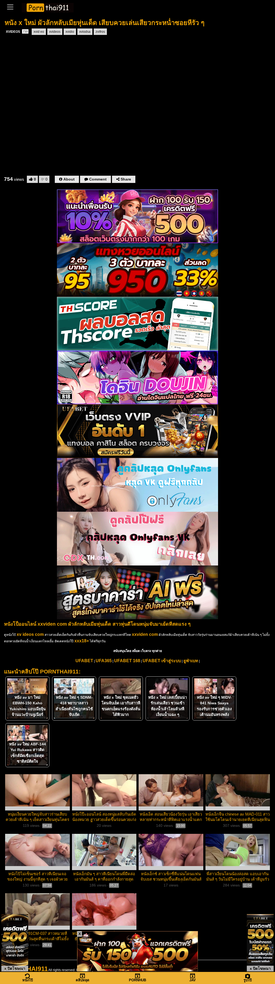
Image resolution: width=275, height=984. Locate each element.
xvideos (54, 32)
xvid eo (39, 32)
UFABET (84, 660)
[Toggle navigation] (12, 6)
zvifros (100, 32)
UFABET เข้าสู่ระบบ (162, 660)
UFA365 (104, 660)
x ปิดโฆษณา (14, 968)
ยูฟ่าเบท (190, 660)
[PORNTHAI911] (47, 7)
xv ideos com (30, 634)
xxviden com (145, 634)
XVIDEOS (17, 32)
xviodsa (85, 32)
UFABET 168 (127, 660)
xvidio (70, 32)
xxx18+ (81, 641)
